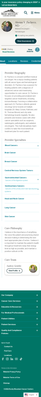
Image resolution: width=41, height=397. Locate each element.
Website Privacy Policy (11, 372)
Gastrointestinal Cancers (16, 178)
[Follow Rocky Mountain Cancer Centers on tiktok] (21, 359)
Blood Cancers (11, 145)
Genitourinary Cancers (14, 186)
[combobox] (31, 395)
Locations (8, 355)
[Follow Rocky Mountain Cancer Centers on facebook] (2, 359)
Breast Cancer (11, 161)
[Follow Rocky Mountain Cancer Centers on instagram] (7, 359)
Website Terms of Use (11, 377)
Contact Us (8, 346)
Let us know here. (9, 5)
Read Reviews (9, 52)
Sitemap (6, 383)
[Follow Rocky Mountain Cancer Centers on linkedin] (11, 359)
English (31, 395)
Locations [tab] (12, 61)
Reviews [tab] (24, 61)
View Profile (13, 271)
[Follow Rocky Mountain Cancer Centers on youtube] (16, 359)
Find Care (7, 351)
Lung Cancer (10, 208)
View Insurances (24, 41)
